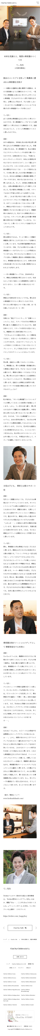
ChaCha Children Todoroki (10, 1005)
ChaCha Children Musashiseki (11, 985)
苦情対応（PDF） (28, 1026)
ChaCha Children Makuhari (28, 995)
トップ (5, 939)
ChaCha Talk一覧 (20, 928)
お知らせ (28, 968)
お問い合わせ (20, 957)
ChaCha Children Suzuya (9, 978)
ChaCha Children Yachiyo (27, 999)
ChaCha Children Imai (26, 985)
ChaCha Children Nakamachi (28, 981)
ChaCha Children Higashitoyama (11, 989)
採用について (12, 968)
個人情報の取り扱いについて (14, 1026)
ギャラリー (21, 968)
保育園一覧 (31, 964)
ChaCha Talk (14, 939)
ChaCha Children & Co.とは (19, 964)
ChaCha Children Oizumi (9, 981)
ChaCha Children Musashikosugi (25, 990)
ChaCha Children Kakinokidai (28, 978)
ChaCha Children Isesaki (27, 1005)
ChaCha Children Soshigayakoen (11, 995)
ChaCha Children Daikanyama (28, 974)
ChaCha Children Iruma (9, 974)
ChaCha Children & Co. (9, 2)
